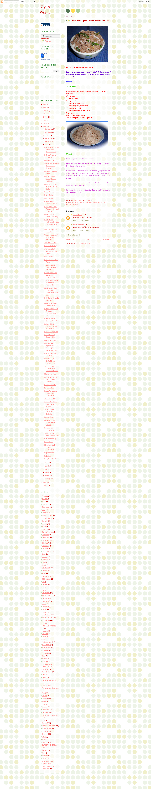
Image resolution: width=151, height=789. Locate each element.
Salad (44, 720)
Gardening (45, 576)
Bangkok (45, 513)
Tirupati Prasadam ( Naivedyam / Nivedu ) (51, 237)
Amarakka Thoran (50, 243)
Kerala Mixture (49, 160)
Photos (44, 698)
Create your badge (45, 59)
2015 (45, 111)
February (48, 475)
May (46, 466)
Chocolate (45, 548)
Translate (48, 41)
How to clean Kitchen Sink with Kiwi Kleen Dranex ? (51, 150)
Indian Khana (77, 215)
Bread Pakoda (49, 192)
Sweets (44, 742)
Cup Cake (47, 456)
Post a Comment (74, 235)
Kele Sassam (48, 256)
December (48, 129)
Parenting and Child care (50, 688)
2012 (45, 120)
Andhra (44, 496)
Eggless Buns (49, 453)
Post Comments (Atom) (84, 243)
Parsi (44, 693)
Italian (44, 604)
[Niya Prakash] (42, 57)
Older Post (106, 239)
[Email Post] (92, 200)
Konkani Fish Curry (50, 246)
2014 (45, 114)
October (48, 135)
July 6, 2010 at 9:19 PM (81, 230)
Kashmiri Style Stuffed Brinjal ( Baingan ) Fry (50, 361)
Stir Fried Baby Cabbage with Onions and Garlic (51, 369)
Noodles (45, 669)
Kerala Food (93, 202)
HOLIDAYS (46, 593)
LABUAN (45, 634)
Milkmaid (45, 650)
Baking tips (46, 507)
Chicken (45, 543)
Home (89, 239)
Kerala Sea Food (47, 618)
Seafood (45, 723)
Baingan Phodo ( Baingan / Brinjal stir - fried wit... (50, 326)
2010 (45, 126)
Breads (44, 526)
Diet (72, 202)
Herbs (44, 590)
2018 (45, 104)
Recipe (75, 204)
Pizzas (44, 704)
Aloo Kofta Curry (49, 399)
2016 (45, 107)
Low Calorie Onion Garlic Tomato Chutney (50, 379)
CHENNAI (45, 537)
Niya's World (45, 9)
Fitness (44, 570)
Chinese (45, 546)
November (48, 132)
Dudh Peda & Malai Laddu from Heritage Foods (50, 275)
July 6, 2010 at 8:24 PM (81, 220)
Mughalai (45, 661)
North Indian (46, 672)
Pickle (44, 701)
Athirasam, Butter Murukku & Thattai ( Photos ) (51, 251)
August (47, 141)
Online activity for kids (49, 680)
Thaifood (45, 755)
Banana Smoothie (50, 385)
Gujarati (44, 584)
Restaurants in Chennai (50, 715)
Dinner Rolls (48, 442)
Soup (44, 737)
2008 (45, 486)
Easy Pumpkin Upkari (51, 459)
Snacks (44, 734)
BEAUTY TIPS (47, 515)
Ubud (44, 758)
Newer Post (70, 239)
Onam (44, 677)
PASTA (44, 696)
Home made (84, 202)
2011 (44, 123)
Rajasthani (45, 709)
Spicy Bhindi (48, 198)
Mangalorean (46, 647)
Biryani (44, 524)
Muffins (44, 658)
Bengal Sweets (47, 518)
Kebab (44, 609)
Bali (43, 510)
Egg (43, 565)
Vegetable (45, 761)
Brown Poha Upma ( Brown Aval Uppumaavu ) (51, 393)
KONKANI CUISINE (49, 626)
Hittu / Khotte (48, 195)
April (46, 469)
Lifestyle (45, 636)
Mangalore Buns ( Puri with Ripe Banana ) (50, 422)
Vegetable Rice (49, 388)
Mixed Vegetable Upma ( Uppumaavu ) (49, 447)
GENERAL (46, 579)
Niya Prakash (44, 53)
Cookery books (47, 551)
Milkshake (45, 653)
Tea (43, 753)
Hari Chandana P (79, 224)
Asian (44, 501)
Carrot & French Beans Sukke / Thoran (50, 267)
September (49, 138)
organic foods (46, 685)
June (46, 463)
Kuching (45, 631)
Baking (44, 504)
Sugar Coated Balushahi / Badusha (49, 412)
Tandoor (44, 750)
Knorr (44, 623)
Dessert (44, 557)
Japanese (45, 606)
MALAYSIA (46, 645)
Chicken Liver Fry (50, 439)
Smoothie (45, 731)
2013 (45, 117)
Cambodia (45, 535)
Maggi (44, 639)
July (46, 145)
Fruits (44, 573)
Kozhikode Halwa (50, 340)
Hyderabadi (46, 598)
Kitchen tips (46, 620)
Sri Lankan (45, 739)
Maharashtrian (47, 642)
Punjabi (44, 707)
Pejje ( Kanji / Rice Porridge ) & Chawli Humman (51, 209)
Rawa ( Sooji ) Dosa (51, 332)
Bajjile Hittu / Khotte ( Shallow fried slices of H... (51, 186)
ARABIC (45, 499)
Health (77, 202)
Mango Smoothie (50, 374)
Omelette (45, 675)
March (47, 472)
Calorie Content (47, 532)
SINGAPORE (46, 728)
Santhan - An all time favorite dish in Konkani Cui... (51, 283)
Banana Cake (49, 417)
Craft (43, 554)
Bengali (44, 521)
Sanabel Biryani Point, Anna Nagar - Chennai (51, 166)
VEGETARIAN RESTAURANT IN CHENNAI (48, 766)
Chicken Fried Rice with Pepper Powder (50, 404)
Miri (43, 656)
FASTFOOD (46, 568)
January (48, 478)
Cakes (44, 529)
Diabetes (45, 559)
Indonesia (45, 601)
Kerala (44, 612)
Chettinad (45, 540)
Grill (43, 582)
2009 (45, 482)
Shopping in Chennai (49, 726)
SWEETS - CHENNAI (49, 745)
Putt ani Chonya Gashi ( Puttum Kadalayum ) (50, 179)
